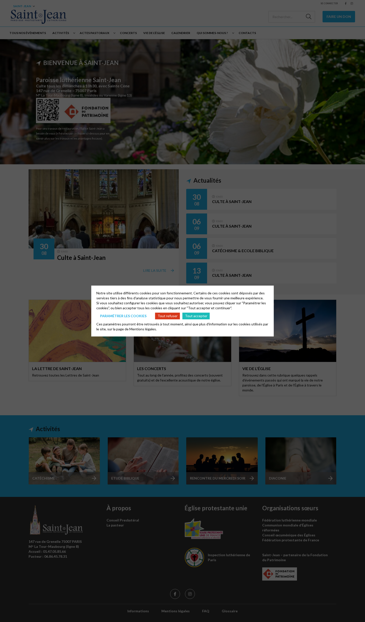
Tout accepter (196, 316)
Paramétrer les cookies (123, 316)
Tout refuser (168, 316)
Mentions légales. (143, 329)
